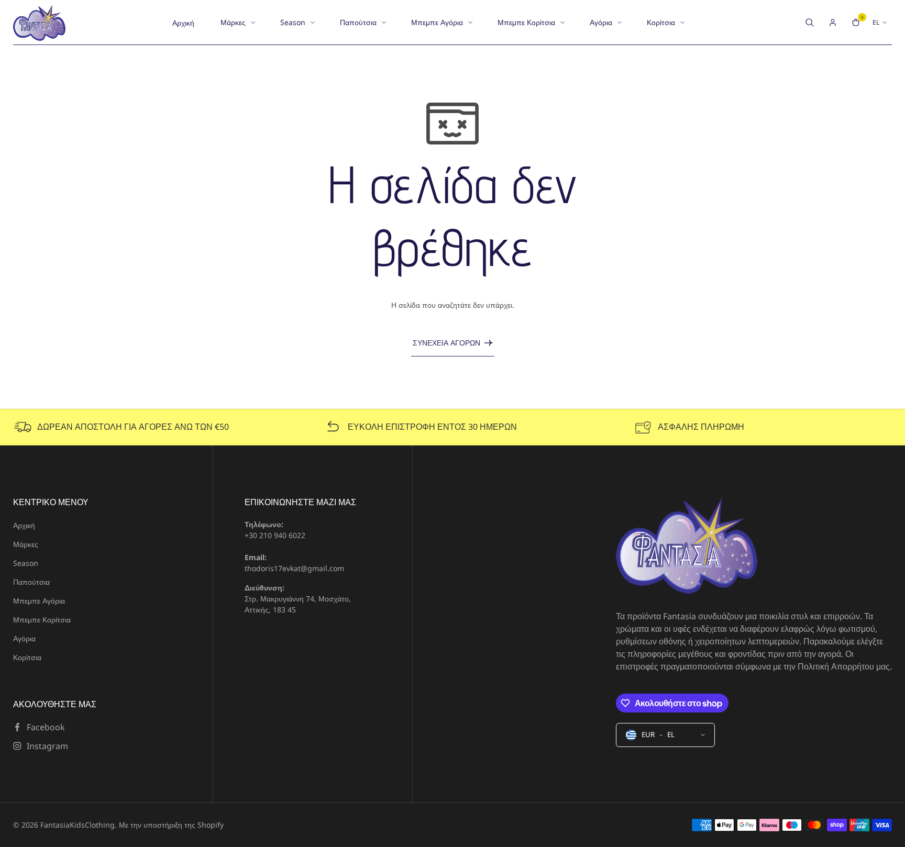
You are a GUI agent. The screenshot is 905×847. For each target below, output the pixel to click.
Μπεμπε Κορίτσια (526, 22)
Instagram (47, 746)
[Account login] (832, 22)
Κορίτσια (661, 22)
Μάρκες (233, 22)
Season (292, 22)
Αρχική (183, 23)
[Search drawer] (809, 22)
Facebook (46, 727)
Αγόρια (601, 22)
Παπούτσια (358, 22)
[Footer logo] (686, 546)
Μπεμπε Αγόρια (437, 22)
